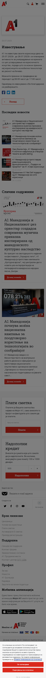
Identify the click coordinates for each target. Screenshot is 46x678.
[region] (23, 660)
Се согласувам (23, 664)
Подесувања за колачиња (23, 670)
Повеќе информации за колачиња (28, 659)
